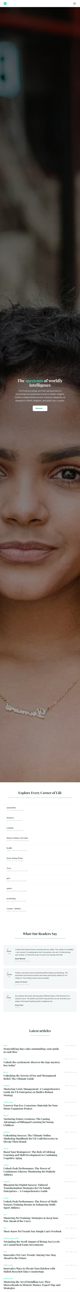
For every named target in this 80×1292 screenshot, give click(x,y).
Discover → (40, 408)
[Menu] (74, 3)
